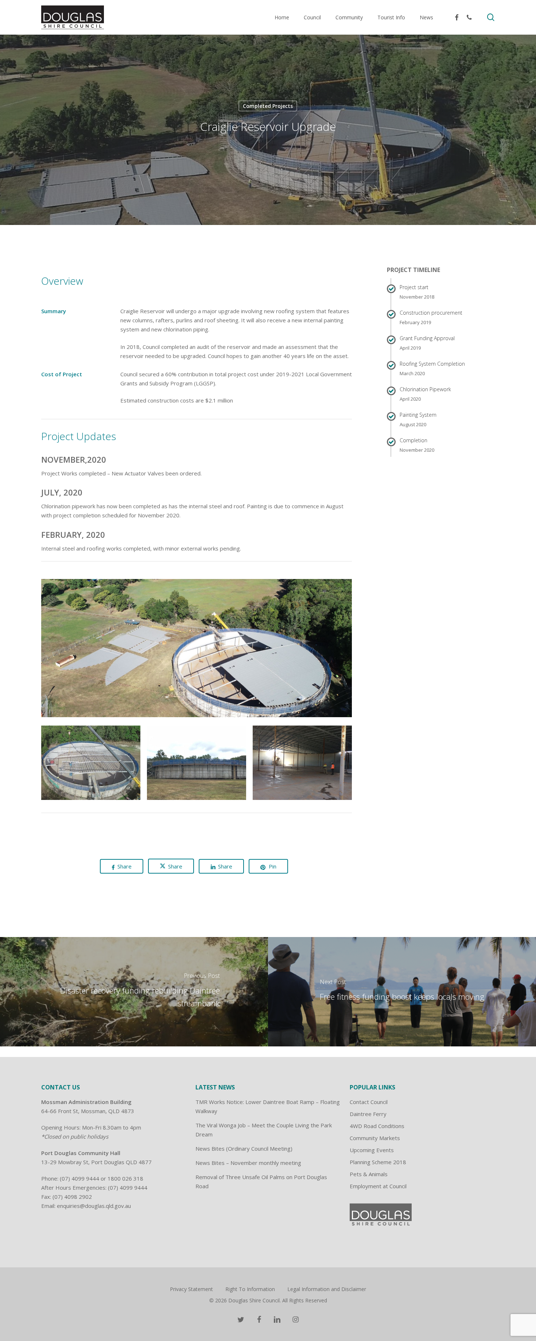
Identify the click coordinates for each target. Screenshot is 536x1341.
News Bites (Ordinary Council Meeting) (243, 1148)
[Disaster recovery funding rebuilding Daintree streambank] (134, 991)
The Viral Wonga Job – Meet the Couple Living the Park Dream (263, 1130)
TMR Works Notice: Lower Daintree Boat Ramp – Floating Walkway (267, 1106)
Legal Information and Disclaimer (326, 1289)
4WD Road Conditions (377, 1126)
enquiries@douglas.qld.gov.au (94, 1205)
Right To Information (250, 1289)
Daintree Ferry (368, 1114)
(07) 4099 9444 (79, 1178)
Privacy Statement (191, 1289)
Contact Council (369, 1101)
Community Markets (375, 1138)
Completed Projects (268, 105)
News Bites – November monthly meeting (248, 1162)
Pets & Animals (369, 1174)
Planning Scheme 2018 (378, 1162)
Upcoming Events (372, 1150)
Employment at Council (378, 1186)
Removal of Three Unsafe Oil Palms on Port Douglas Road (261, 1181)
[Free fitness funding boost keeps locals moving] (402, 991)
